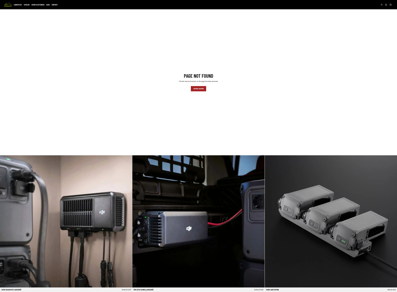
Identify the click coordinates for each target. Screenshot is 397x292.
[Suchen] (381, 4)
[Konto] (386, 4)
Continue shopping (198, 89)
